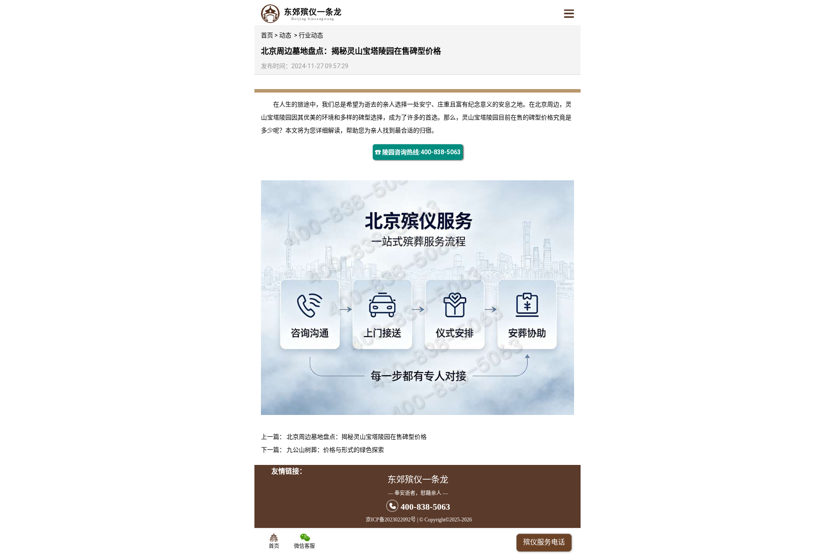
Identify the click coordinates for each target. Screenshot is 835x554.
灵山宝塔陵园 (480, 117)
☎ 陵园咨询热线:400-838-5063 (418, 152)
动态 (285, 35)
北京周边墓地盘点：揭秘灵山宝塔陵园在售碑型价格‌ (357, 436)
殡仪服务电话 (544, 542)
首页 (267, 35)
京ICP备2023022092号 (391, 520)
